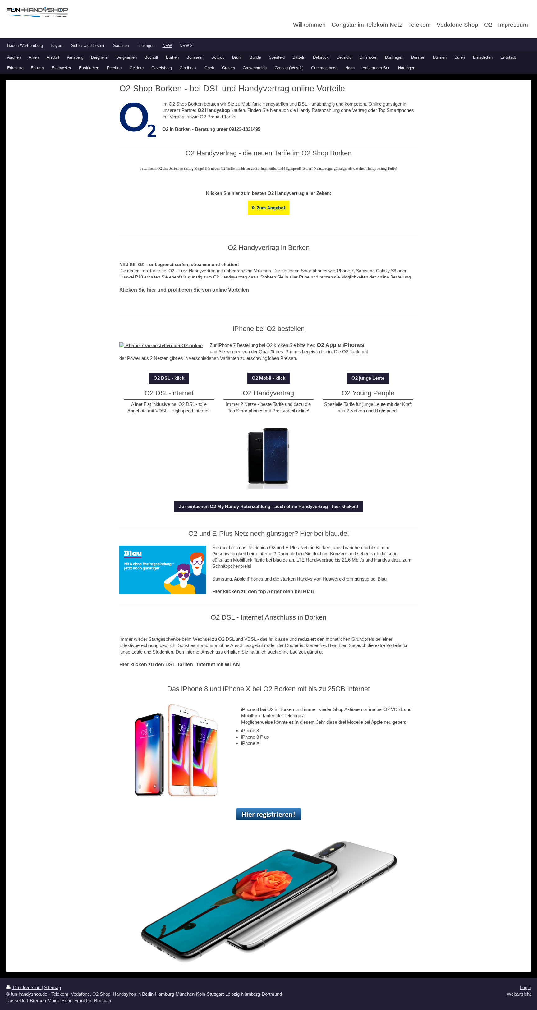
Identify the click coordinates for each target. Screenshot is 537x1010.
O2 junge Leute (367, 378)
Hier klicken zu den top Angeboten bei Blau (263, 591)
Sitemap (52, 987)
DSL (302, 104)
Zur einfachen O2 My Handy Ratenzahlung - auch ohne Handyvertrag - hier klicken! (268, 506)
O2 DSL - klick (169, 378)
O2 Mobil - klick (268, 378)
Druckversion (27, 987)
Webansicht (519, 994)
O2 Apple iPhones (340, 345)
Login (525, 987)
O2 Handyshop (214, 110)
